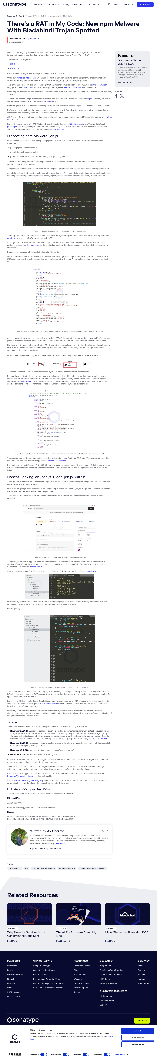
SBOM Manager (14, 992)
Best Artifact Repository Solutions (48, 983)
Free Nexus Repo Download (112, 970)
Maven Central (13, 997)
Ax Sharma (34, 38)
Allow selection (138, 1038)
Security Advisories (108, 983)
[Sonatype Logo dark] (14, 6)
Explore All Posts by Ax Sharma (44, 848)
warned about (36, 567)
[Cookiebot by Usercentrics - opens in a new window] (15, 1054)
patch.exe (11, 238)
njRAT (95, 106)
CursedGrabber (100, 85)
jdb (90, 99)
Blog (20, 16)
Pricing (66, 4)
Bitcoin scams (75, 124)
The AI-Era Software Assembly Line (76, 934)
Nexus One (12, 966)
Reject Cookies (138, 1044)
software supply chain (47, 704)
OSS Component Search (111, 974)
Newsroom (142, 979)
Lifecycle (11, 983)
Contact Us (142, 1020)
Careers (141, 970)
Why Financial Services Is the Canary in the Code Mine (26, 934)
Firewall (10, 979)
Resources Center (82, 966)
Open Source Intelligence (44, 970)
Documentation (107, 1000)
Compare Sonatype (41, 966)
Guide (9, 988)
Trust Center (143, 983)
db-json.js (14, 68)
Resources (11, 16)
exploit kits (59, 129)
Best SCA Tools (40, 974)
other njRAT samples (57, 461)
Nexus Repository (15, 974)
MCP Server (105, 979)
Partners (141, 974)
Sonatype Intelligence (26, 78)
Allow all (137, 1031)
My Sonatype (106, 996)
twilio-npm (76, 87)
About (140, 966)
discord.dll (28, 87)
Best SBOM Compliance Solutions (48, 988)
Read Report (123, 82)
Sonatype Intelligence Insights (28, 780)
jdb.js (12, 64)
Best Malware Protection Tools (46, 979)
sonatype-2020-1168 (98, 739)
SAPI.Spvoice (25, 381)
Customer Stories (81, 983)
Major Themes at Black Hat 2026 (126, 932)
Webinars (78, 979)
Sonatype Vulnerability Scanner (21, 776)
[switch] (66, 1054)
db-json (46, 101)
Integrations (105, 966)
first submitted (33, 245)
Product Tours (80, 974)
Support (103, 1005)
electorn (67, 87)
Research (78, 992)
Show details (119, 1054)
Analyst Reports (81, 988)
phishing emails (14, 127)
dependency (90, 571)
